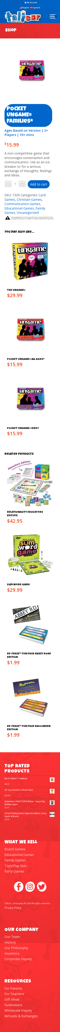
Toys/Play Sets (15, 866)
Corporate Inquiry (18, 959)
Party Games (14, 871)
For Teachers (14, 994)
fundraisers (13, 1005)
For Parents (13, 988)
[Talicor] (24, 16)
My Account (31, 2)
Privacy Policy (12, 908)
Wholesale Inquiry (18, 1010)
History (10, 942)
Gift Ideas (12, 999)
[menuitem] (31, 2)
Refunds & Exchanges (21, 1016)
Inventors (11, 953)
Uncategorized (28, 212)
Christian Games (29, 199)
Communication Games (22, 204)
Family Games (15, 860)
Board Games (14, 849)
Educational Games (19, 208)
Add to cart (38, 184)
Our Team (12, 936)
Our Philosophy (16, 948)
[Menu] (51, 16)
